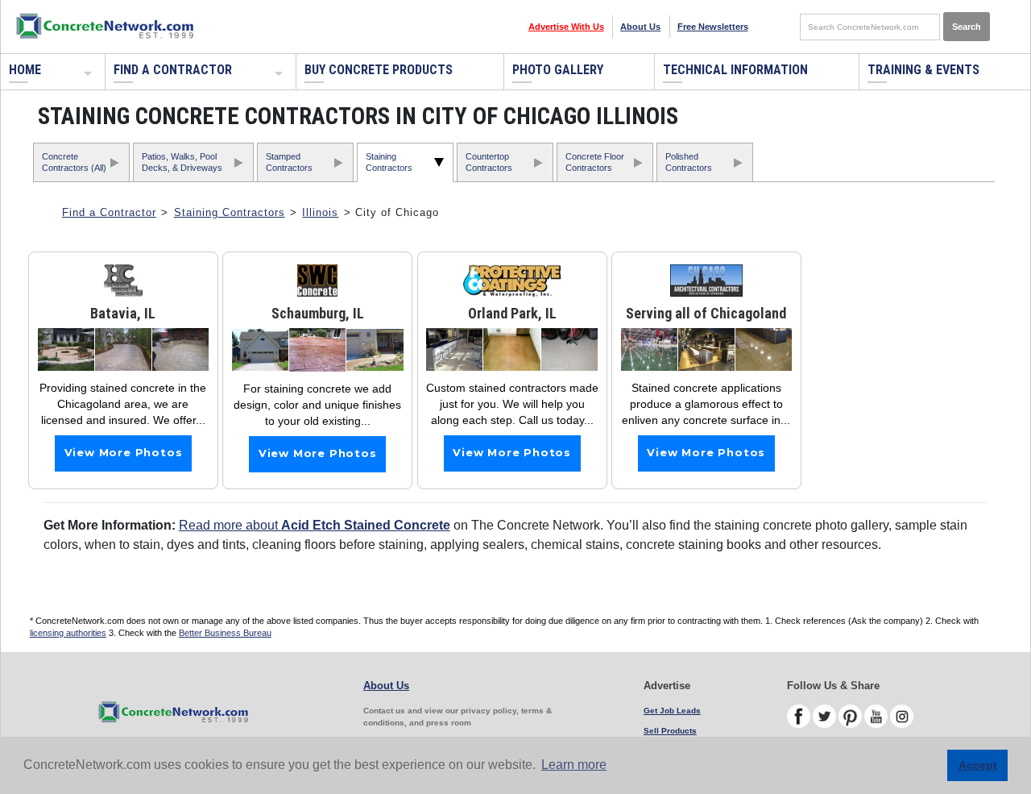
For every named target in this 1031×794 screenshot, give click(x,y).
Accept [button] (978, 765)
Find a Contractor (173, 69)
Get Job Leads (672, 710)
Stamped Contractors (289, 162)
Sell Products (670, 730)
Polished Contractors (688, 162)
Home (25, 69)
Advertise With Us (566, 26)
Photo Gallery (557, 69)
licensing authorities (68, 633)
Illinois (320, 212)
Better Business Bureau (225, 633)
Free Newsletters (712, 26)
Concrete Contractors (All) (74, 162)
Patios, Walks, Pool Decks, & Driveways (182, 162)
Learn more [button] (574, 764)
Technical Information (735, 69)
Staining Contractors (389, 162)
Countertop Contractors (489, 162)
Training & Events (923, 69)
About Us (640, 26)
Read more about (314, 525)
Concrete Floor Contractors (594, 162)
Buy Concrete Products (378, 69)
